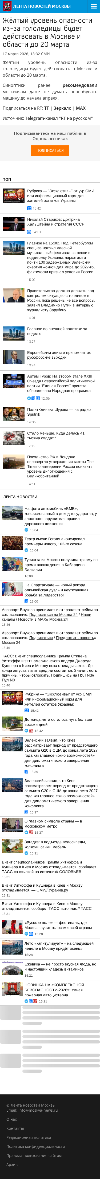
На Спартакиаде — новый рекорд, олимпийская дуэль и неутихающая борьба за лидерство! (57, 590)
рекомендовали (80, 85)
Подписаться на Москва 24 (53, 614)
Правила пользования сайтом (34, 1155)
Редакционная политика (28, 1137)
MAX (81, 108)
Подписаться (50, 150)
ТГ (46, 108)
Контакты (15, 1128)
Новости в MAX (32, 619)
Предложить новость (75, 638)
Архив (12, 1164)
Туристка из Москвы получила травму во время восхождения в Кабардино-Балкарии (61, 565)
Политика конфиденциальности (35, 1146)
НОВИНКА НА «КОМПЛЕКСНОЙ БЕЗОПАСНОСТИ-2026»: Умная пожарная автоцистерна (54, 990)
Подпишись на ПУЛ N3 (71, 675)
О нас (11, 1119)
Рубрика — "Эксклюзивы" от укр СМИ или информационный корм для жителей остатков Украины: (60, 196)
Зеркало (62, 108)
